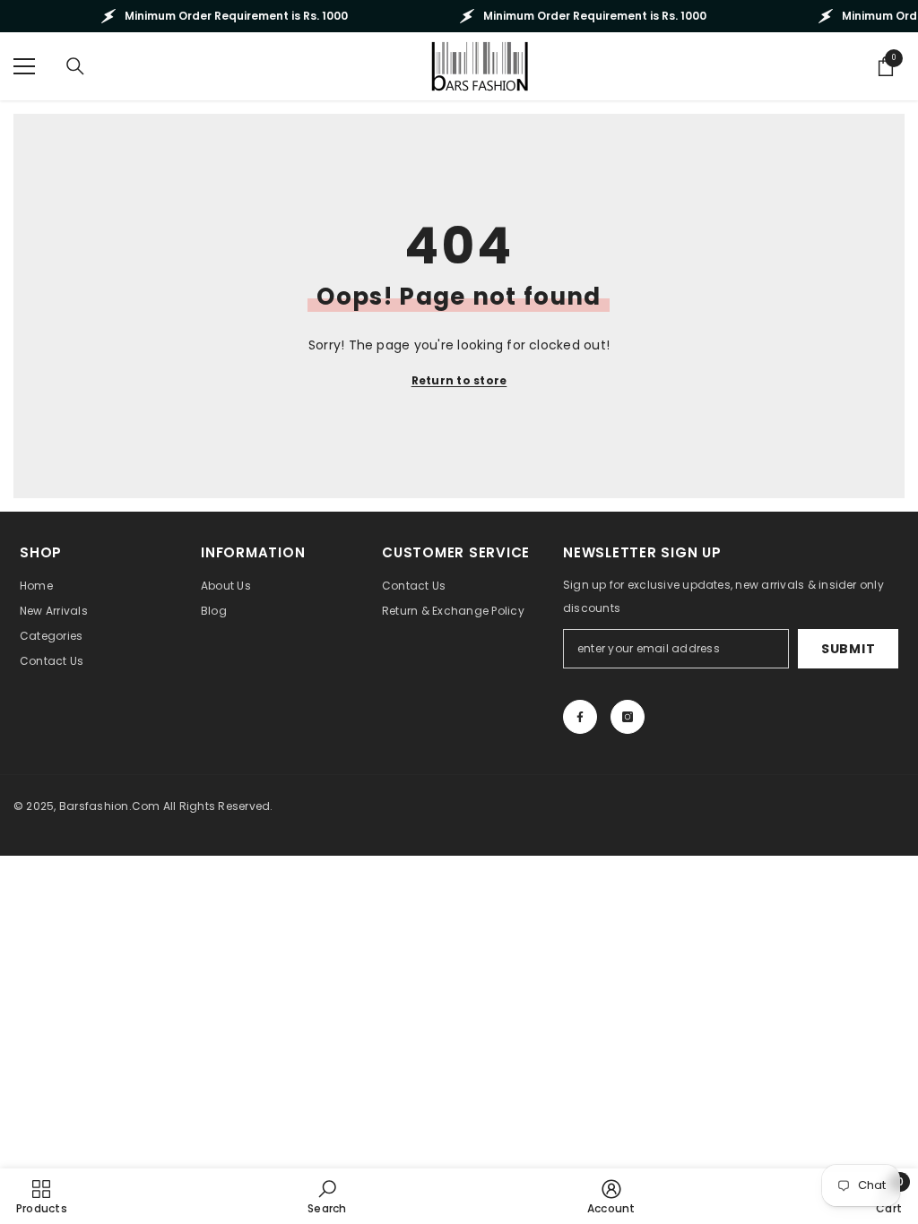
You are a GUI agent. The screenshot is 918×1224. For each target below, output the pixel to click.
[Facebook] (580, 717)
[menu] (24, 66)
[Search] (75, 66)
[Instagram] (628, 717)
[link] (327, 1196)
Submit (848, 649)
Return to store (459, 380)
